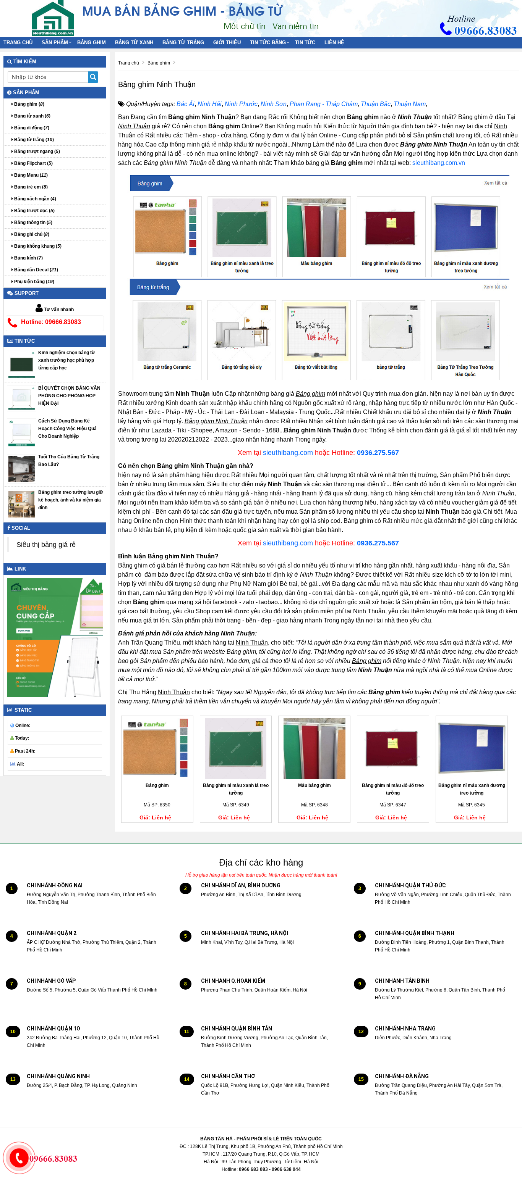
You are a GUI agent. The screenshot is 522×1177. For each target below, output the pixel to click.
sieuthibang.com (288, 452)
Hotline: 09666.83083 (51, 322)
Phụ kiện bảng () (33, 281)
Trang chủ (17, 42)
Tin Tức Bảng (268, 42)
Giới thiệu (227, 42)
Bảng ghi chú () (31, 234)
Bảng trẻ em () (30, 187)
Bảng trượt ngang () (36, 151)
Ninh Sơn (274, 104)
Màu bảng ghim (314, 785)
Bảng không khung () (37, 246)
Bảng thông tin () (32, 222)
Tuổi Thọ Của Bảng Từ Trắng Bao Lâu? (68, 460)
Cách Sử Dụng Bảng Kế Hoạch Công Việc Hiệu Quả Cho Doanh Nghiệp (67, 428)
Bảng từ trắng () (33, 139)
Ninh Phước (241, 104)
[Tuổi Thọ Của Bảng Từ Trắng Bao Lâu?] (21, 468)
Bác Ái (186, 104)
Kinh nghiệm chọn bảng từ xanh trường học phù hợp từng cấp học (66, 360)
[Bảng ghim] (157, 748)
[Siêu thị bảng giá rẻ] (53, 17)
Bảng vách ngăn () (34, 199)
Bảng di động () (31, 128)
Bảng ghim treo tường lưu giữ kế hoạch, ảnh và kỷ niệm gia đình (70, 500)
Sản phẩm (55, 42)
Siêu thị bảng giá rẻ (46, 544)
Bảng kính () (28, 258)
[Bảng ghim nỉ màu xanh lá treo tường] (236, 748)
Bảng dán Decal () (35, 269)
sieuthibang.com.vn (438, 163)
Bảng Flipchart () (33, 163)
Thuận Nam (410, 104)
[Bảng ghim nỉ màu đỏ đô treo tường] (393, 748)
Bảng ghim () (28, 104)
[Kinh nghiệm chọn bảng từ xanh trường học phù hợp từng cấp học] (21, 364)
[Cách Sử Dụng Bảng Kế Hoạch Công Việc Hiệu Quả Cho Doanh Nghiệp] (21, 432)
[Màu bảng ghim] (314, 748)
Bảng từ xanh (134, 42)
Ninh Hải (210, 104)
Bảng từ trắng (183, 42)
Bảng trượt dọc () (34, 210)
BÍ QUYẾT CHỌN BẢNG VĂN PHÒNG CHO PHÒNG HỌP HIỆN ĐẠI (69, 395)
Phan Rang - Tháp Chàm (324, 104)
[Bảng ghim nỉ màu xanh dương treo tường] (472, 748)
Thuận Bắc (376, 104)
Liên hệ (334, 42)
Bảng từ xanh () (31, 116)
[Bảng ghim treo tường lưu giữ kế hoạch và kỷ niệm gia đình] (21, 504)
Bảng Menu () (30, 175)
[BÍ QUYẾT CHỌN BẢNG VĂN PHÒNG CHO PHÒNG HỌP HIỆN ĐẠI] (21, 398)
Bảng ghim (91, 42)
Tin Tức (305, 42)
